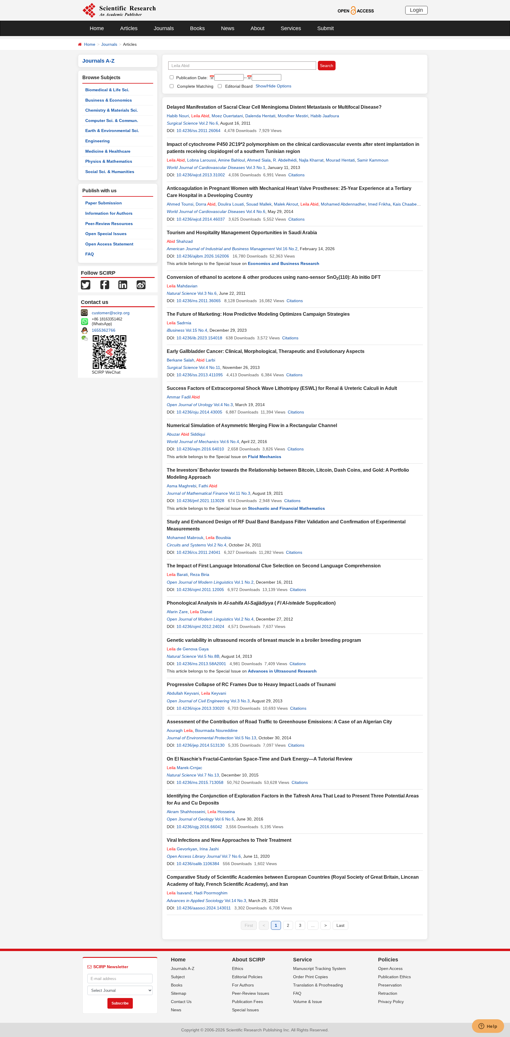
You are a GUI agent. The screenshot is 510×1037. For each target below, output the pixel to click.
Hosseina (221, 811)
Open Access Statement (109, 244)
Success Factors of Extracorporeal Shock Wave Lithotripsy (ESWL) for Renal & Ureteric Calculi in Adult (282, 388)
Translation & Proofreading (318, 985)
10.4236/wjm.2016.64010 (200, 449)
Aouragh (180, 730)
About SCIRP (248, 960)
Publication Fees (247, 1001)
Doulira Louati (231, 204)
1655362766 (103, 330)
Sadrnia (179, 322)
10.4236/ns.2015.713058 (199, 782)
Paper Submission (103, 203)
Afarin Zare (177, 611)
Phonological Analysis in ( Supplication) (251, 602)
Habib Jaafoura (324, 115)
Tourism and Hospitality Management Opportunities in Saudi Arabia (242, 232)
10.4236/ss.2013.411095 (199, 374)
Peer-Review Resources (109, 223)
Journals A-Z (182, 968)
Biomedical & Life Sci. (107, 89)
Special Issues (245, 1009)
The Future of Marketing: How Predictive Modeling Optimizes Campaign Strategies (258, 314)
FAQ (89, 254)
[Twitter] (85, 284)
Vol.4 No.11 (209, 367)
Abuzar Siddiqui (186, 434)
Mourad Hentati (340, 160)
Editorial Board (239, 86)
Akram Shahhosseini (186, 811)
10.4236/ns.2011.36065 (198, 300)
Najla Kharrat (311, 160)
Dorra (205, 204)
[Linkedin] (122, 284)
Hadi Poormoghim (211, 893)
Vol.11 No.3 (239, 493)
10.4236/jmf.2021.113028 (200, 500)
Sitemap (178, 993)
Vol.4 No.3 (223, 404)
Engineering (97, 141)
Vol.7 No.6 (231, 856)
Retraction (387, 993)
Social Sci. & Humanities (109, 171)
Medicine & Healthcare (107, 151)
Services (291, 28)
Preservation (390, 985)
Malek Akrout (286, 204)
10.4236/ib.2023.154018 (199, 338)
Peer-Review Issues (250, 993)
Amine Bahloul (231, 160)
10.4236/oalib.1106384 (197, 863)
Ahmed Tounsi (180, 204)
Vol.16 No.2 (287, 248)
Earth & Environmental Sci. (112, 130)
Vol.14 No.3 (235, 900)
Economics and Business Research (283, 263)
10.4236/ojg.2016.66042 (199, 826)
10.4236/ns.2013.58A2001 (201, 663)
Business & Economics (108, 100)
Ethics (237, 968)
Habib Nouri (178, 115)
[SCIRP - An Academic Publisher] (119, 10)
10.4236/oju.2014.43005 (199, 412)
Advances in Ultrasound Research (282, 671)
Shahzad (180, 241)
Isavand (179, 893)
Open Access (390, 968)
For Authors (243, 985)
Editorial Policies (247, 976)
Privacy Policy (391, 1001)
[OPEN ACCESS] (355, 10)
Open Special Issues (106, 233)
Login (416, 10)
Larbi (205, 360)
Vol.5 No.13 (245, 737)
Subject (178, 976)
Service (302, 960)
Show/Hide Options (273, 86)
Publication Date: (191, 77)
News (227, 28)
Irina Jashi (209, 848)
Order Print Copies (310, 976)
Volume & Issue (307, 1001)
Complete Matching (195, 86)
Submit (325, 28)
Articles (129, 28)
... (313, 925)
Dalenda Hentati (260, 115)
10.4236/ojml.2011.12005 (200, 589)
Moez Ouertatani (227, 115)
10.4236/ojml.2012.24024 (200, 626)
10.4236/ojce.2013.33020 (200, 708)
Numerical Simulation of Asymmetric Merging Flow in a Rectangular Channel (252, 425)
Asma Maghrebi (181, 486)
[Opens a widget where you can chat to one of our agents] (488, 1026)
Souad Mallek (259, 204)
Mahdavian (182, 286)
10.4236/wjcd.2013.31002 (200, 174)
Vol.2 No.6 (208, 123)
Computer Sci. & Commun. (111, 120)
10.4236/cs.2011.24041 (198, 552)
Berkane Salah (180, 360)
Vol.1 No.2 (244, 582)
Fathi (208, 486)
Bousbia (218, 537)
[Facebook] (104, 284)
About (257, 28)
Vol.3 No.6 (207, 293)
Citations (296, 174)
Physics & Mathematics (108, 161)
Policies (388, 960)
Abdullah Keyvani (183, 693)
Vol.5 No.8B (208, 656)
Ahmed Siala (259, 160)
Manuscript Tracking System (319, 968)
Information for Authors (109, 213)
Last (340, 925)
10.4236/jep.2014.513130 (200, 745)
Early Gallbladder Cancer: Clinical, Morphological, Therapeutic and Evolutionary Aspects (265, 351)
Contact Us (181, 1001)
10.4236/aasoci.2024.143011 (203, 908)
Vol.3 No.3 (240, 701)
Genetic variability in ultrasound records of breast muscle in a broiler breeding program (264, 640)
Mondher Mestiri (293, 115)
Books (197, 28)
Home (97, 28)
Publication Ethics (394, 976)
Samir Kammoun (372, 160)
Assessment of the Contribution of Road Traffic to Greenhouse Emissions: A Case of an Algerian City (279, 721)
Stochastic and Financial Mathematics (286, 508)
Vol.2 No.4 (216, 545)
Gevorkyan (182, 848)
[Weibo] (141, 284)
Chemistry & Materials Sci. (111, 110)
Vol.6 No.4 (229, 441)
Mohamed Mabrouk (185, 537)
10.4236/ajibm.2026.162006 (202, 256)
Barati (177, 574)
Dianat (201, 611)
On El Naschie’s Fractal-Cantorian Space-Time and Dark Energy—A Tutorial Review (259, 758)
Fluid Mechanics (264, 456)
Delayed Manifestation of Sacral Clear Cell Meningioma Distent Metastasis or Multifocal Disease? (274, 107)
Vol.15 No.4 (196, 330)
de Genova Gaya (188, 649)
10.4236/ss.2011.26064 (198, 130)
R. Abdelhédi (285, 160)
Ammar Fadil (183, 397)
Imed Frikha (379, 204)
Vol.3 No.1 (255, 167)
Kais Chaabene (407, 204)
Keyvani (213, 693)
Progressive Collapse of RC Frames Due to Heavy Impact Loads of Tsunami (251, 684)
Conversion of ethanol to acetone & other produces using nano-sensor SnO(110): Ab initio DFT (274, 277)
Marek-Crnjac (184, 767)
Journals (164, 28)
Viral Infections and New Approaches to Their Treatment (229, 840)
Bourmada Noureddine (216, 730)
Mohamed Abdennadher (343, 204)
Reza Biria (199, 574)
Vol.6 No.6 (224, 819)
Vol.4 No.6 (255, 211)
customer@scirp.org (111, 312)
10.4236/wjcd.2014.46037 (200, 219)
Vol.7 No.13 (208, 775)
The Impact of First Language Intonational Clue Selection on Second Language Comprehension (274, 565)
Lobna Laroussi (201, 160)
